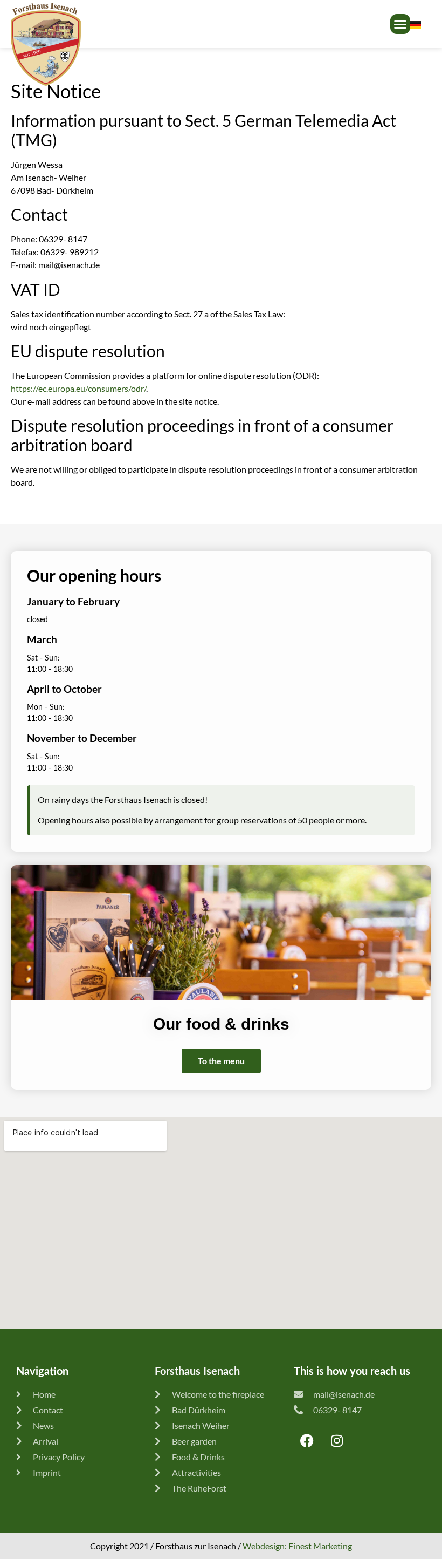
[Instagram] (336, 1440)
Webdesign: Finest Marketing (297, 1546)
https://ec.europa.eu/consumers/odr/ (78, 388)
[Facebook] (307, 1440)
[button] (400, 24)
